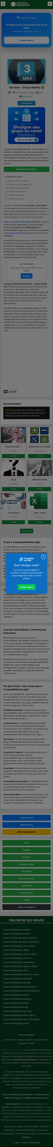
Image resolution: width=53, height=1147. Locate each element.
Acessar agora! (26, 587)
